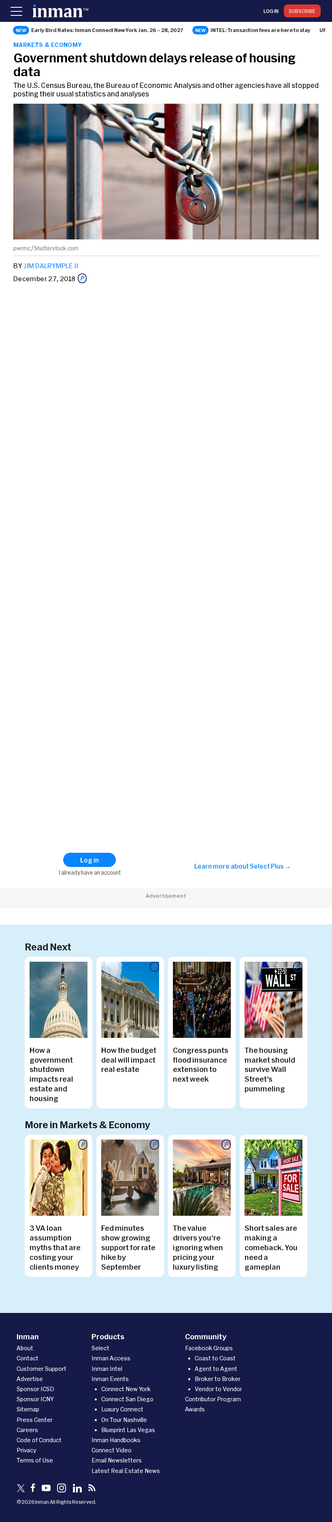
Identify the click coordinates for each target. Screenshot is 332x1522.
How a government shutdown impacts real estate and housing (51, 1074)
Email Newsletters (117, 1460)
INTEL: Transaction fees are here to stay (261, 30)
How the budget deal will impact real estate (128, 1060)
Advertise (30, 1378)
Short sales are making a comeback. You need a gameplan (271, 1247)
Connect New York (126, 1388)
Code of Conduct (39, 1440)
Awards (195, 1409)
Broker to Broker (217, 1378)
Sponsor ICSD (35, 1388)
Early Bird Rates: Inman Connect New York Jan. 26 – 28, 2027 (107, 30)
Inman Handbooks (116, 1440)
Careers (27, 1429)
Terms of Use (35, 1460)
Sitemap (28, 1409)
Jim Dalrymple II (50, 265)
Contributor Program (213, 1399)
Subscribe (302, 11)
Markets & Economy (47, 44)
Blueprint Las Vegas (128, 1429)
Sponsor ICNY (35, 1399)
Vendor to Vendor (218, 1388)
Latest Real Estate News (126, 1470)
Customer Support (41, 1368)
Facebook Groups (209, 1348)
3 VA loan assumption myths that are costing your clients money (55, 1247)
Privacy (26, 1450)
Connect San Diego (127, 1399)
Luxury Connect (122, 1409)
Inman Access (111, 1358)
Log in (271, 11)
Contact (27, 1358)
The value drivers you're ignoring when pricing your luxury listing (198, 1247)
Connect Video (112, 1450)
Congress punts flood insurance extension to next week (200, 1065)
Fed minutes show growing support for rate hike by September (128, 1247)
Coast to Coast (215, 1358)
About (25, 1348)
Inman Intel (107, 1368)
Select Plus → (270, 866)
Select (100, 1348)
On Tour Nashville (124, 1419)
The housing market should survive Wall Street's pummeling (270, 1069)
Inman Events (110, 1378)
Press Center (35, 1419)
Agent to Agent (216, 1368)
